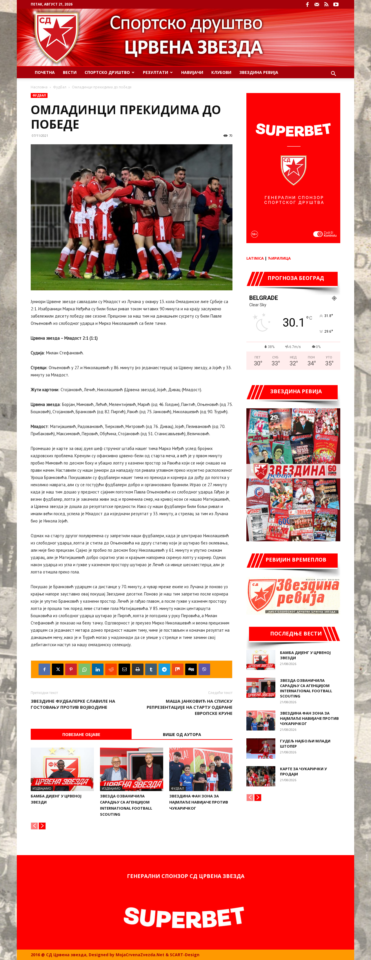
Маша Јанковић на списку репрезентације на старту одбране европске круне (189, 707)
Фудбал (59, 87)
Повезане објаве (81, 734)
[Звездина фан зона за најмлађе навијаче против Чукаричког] (200, 769)
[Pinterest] (71, 669)
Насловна (39, 87)
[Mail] (316, 4)
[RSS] (326, 4)
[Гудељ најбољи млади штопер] (260, 748)
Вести (70, 72)
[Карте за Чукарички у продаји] (260, 776)
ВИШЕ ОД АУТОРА (182, 734)
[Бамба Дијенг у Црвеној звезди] (62, 769)
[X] (57, 669)
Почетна (45, 72)
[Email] (124, 669)
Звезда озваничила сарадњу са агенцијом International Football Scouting (306, 688)
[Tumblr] (151, 669)
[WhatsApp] (84, 669)
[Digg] (191, 669)
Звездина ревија (258, 72)
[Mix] (177, 669)
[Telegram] (164, 669)
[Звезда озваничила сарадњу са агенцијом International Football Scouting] (131, 769)
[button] (333, 74)
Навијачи (192, 72)
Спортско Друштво (107, 72)
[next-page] (42, 826)
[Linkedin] (97, 669)
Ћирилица (279, 258)
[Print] (137, 669)
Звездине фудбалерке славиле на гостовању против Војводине (73, 704)
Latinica (255, 258)
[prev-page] (34, 826)
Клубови (221, 72)
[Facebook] (307, 4)
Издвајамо (41, 788)
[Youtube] (336, 4)
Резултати (155, 72)
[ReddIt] (111, 669)
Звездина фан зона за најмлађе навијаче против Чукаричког (198, 802)
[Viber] (204, 669)
